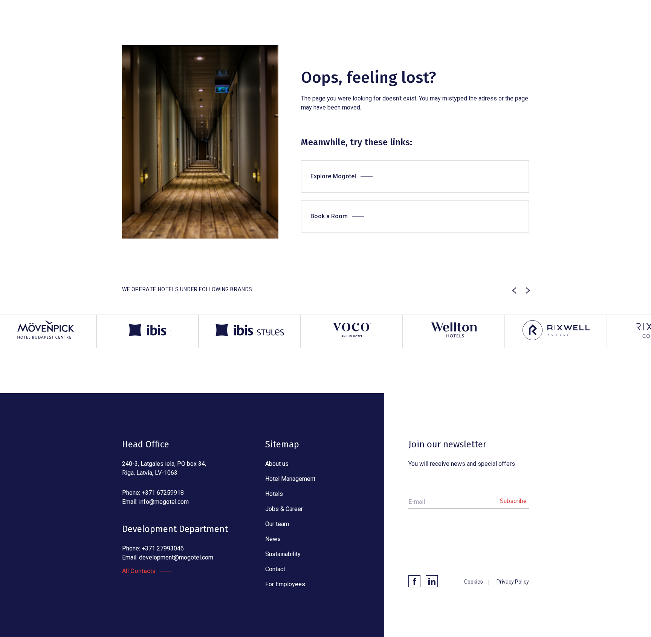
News (273, 539)
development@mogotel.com (176, 557)
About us (277, 463)
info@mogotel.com (164, 501)
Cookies (473, 582)
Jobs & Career (284, 508)
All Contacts (139, 571)
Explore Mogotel (333, 176)
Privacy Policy (513, 582)
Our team (277, 524)
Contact (275, 569)
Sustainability (283, 554)
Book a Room (329, 216)
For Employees (285, 584)
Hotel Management (290, 478)
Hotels (274, 493)
